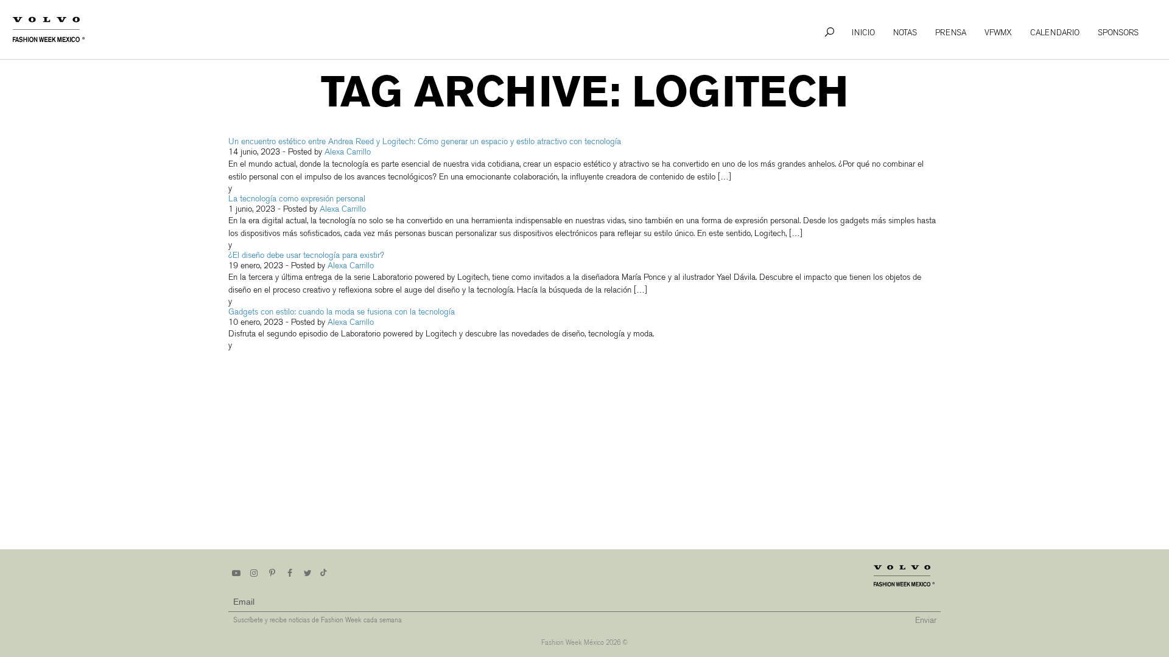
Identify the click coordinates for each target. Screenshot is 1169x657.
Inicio (863, 32)
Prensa (950, 32)
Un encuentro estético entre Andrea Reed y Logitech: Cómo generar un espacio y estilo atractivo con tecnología (425, 141)
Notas (905, 32)
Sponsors (1118, 32)
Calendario (1054, 32)
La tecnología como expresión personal (298, 198)
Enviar (925, 620)
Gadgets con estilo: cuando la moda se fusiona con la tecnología (341, 312)
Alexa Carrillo (348, 152)
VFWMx (998, 32)
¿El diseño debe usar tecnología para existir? (306, 255)
